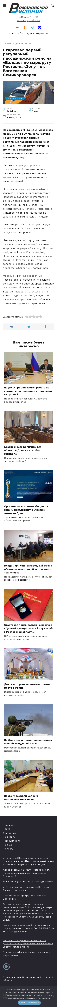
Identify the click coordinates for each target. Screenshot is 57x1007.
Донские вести (15, 98)
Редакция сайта (11, 841)
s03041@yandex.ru (28, 20)
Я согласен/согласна (29, 1002)
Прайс (6, 829)
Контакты (8, 849)
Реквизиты (9, 837)
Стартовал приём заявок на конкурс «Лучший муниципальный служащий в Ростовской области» (28, 628)
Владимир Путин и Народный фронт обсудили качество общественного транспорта (28, 569)
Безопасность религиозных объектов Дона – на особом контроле (22, 450)
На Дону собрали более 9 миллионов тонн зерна (21, 798)
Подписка (8, 825)
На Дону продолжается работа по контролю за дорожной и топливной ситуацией (28, 391)
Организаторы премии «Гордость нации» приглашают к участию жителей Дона (26, 510)
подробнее (17, 992)
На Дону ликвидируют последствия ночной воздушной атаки (28, 742)
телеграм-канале (23, 216)
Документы (9, 833)
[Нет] (53, 996)
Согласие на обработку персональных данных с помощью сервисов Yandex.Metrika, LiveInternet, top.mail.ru (28, 943)
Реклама (7, 845)
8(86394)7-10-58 (28, 17)
